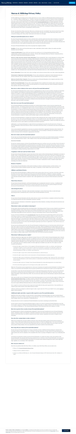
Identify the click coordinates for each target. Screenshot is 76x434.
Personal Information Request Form (18, 278)
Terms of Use (8, 432)
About (40, 2)
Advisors (31, 2)
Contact (49, 2)
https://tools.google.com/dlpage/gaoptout (35, 230)
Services (35, 2)
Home (6, 3)
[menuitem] (15, 2)
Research (26, 2)
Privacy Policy (53, 431)
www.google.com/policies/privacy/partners (46, 229)
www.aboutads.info (31, 214)
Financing (21, 2)
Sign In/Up (72, 2)
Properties (15, 2)
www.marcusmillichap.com (43, 21)
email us (61, 288)
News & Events (44, 2)
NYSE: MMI (57, 2)
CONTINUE (66, 430)
